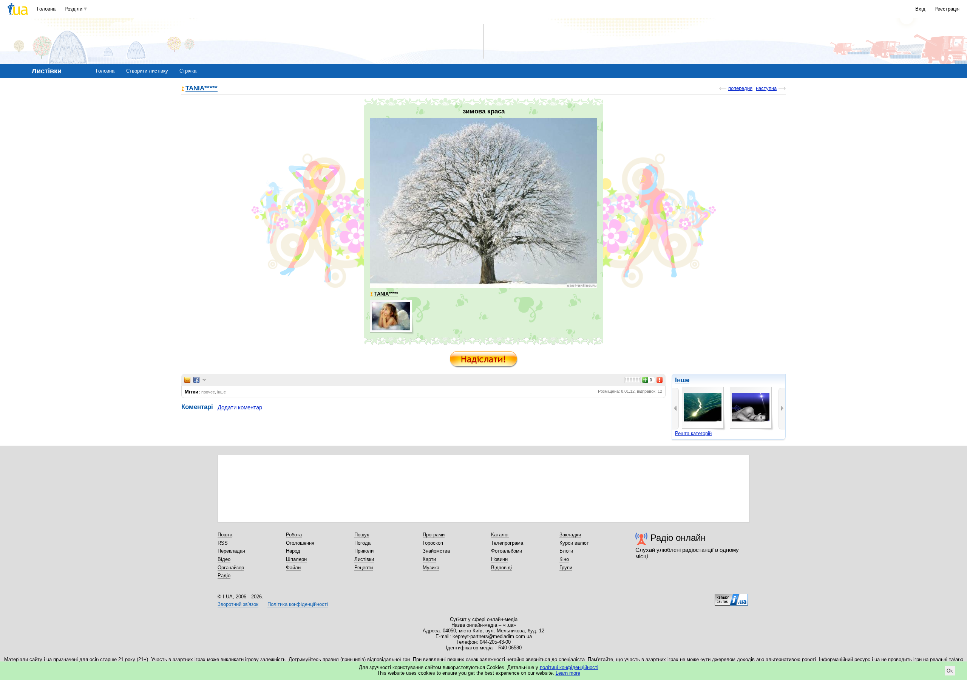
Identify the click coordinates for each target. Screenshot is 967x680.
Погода (362, 543)
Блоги (566, 551)
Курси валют (574, 543)
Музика (431, 567)
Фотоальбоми (506, 551)
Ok (950, 671)
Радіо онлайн (678, 538)
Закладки (570, 534)
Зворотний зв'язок (238, 604)
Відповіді (501, 567)
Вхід (920, 9)
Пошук (361, 534)
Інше (682, 380)
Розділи (73, 9)
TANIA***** (201, 88)
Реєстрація (947, 9)
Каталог (500, 534)
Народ (293, 551)
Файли (293, 567)
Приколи (364, 551)
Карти (429, 559)
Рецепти (363, 567)
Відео (224, 559)
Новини (499, 559)
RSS (223, 543)
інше (221, 392)
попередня (740, 88)
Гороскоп (433, 543)
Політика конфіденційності (297, 604)
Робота (294, 534)
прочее (208, 392)
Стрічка (187, 71)
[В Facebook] (196, 380)
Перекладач (231, 551)
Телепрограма (507, 543)
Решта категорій (693, 433)
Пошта (225, 534)
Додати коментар (240, 407)
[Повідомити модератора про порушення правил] (660, 380)
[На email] (187, 380)
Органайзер (231, 567)
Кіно (564, 559)
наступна (766, 88)
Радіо (224, 575)
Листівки (364, 559)
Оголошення (300, 543)
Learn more (568, 673)
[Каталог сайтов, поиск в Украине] (731, 597)
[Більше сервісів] (204, 380)
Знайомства (436, 551)
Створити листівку (147, 71)
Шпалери (296, 559)
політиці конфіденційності (569, 667)
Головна (46, 9)
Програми (434, 534)
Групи (565, 567)
